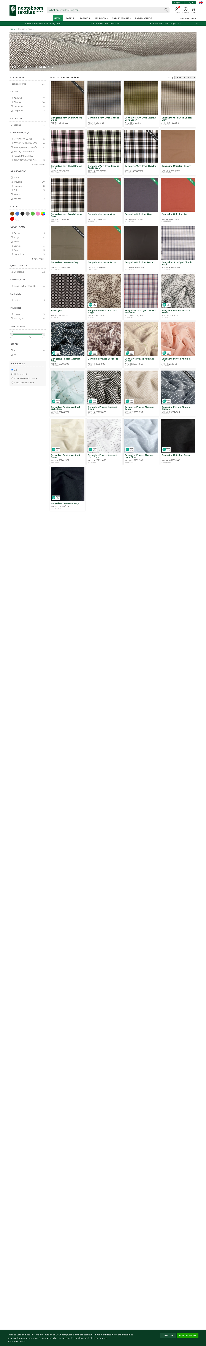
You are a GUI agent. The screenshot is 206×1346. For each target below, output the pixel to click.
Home (12, 29)
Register (178, 2)
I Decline (168, 1335)
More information (17, 1341)
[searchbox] (108, 10)
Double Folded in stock (25, 378)
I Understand (187, 1335)
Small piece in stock (24, 382)
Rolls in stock (20, 374)
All (15, 370)
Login (190, 2)
